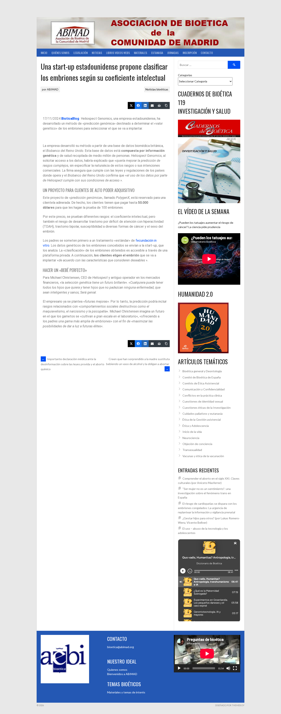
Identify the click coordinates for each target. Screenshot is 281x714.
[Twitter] (131, 105)
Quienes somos (117, 669)
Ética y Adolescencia (195, 425)
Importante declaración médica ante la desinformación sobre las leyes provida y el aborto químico (72, 364)
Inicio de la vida (192, 431)
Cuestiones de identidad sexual (202, 401)
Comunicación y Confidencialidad (203, 389)
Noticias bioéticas (156, 89)
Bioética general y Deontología (202, 371)
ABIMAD (52, 89)
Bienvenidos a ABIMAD (122, 674)
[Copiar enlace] (166, 105)
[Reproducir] (179, 668)
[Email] (152, 105)
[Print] (159, 105)
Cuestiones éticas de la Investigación (206, 407)
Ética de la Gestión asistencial (201, 419)
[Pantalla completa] (235, 668)
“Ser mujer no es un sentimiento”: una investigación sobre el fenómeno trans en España (204, 493)
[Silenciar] (228, 668)
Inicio (44, 52)
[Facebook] (138, 105)
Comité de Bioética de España (201, 377)
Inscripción (190, 52)
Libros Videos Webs (118, 52)
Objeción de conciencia (197, 444)
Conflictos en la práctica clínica (202, 395)
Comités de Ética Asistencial (200, 383)
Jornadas (173, 52)
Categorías (185, 75)
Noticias (97, 52)
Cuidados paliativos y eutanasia (202, 413)
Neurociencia (190, 438)
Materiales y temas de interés (126, 692)
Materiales (140, 52)
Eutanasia (157, 52)
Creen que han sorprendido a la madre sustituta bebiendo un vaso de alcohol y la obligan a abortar (138, 364)
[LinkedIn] (145, 105)
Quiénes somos (60, 52)
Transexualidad (192, 450)
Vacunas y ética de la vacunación (203, 456)
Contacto (207, 52)
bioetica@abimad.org (120, 647)
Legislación (80, 52)
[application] (207, 653)
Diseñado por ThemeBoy (229, 705)
